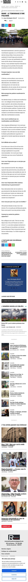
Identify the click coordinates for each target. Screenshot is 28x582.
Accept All (14, 570)
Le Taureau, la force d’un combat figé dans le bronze (18, 356)
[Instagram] (18, 2)
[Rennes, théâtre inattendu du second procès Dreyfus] (5, 394)
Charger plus (6, 526)
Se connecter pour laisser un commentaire (14, 301)
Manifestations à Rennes (13, 10)
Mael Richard (4, 521)
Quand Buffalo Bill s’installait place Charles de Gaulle (17, 365)
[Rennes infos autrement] (7, 1)
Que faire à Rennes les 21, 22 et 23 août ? (18, 384)
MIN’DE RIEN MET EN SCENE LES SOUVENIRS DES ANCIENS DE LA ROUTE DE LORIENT (6, 254)
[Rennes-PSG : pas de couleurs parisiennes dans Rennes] (14, 315)
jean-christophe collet (10, 327)
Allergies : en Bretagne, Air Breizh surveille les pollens (18, 412)
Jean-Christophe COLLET (10, 18)
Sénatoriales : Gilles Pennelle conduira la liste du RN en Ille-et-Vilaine (13, 494)
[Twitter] (20, 2)
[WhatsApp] (13, 25)
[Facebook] (15, 2)
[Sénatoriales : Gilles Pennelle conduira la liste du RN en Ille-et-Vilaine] (14, 484)
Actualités (3, 327)
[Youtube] (22, 2)
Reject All (14, 578)
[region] (14, 569)
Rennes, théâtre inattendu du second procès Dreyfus (17, 393)
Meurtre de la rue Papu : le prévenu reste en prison (16, 375)
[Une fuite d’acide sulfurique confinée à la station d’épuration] (5, 403)
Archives (12, 6)
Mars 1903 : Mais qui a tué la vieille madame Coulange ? (12, 445)
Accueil (3, 6)
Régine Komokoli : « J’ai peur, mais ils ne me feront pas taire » (13, 469)
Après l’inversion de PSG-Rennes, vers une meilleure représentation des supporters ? (18, 347)
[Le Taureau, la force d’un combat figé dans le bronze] (5, 356)
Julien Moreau (13, 358)
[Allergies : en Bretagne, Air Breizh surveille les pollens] (5, 412)
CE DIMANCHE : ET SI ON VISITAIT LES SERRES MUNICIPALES (21, 253)
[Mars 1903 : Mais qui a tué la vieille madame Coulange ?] (14, 435)
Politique (21, 10)
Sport (7, 6)
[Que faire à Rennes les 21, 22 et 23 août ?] (5, 384)
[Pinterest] (9, 25)
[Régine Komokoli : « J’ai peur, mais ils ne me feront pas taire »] (14, 459)
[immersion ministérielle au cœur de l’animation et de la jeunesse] (14, 509)
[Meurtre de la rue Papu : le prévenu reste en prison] (5, 375)
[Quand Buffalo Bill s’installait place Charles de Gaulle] (5, 366)
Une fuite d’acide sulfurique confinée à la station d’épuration (18, 403)
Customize (14, 574)
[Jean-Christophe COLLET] (14, 273)
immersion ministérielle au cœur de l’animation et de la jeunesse (12, 519)
